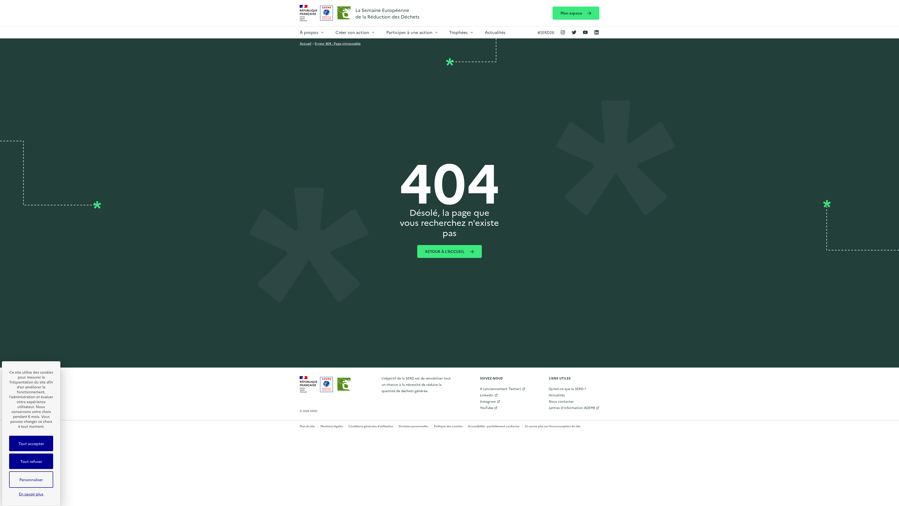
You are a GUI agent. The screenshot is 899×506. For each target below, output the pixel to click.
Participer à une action (409, 32)
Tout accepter (31, 443)
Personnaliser (31, 479)
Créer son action (352, 32)
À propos (309, 32)
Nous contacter (561, 401)
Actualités (495, 32)
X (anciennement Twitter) (500, 388)
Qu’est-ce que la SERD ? (567, 388)
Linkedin (487, 395)
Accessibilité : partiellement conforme (494, 426)
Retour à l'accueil (445, 251)
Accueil (305, 43)
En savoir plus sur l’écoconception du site (552, 426)
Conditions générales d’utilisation (370, 426)
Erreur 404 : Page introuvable (338, 43)
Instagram (488, 401)
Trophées (458, 32)
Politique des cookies (448, 426)
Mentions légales (332, 426)
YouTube (486, 407)
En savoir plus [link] (31, 493)
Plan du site (307, 426)
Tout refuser (31, 461)
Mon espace (571, 12)
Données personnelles (413, 426)
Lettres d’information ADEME (572, 407)
